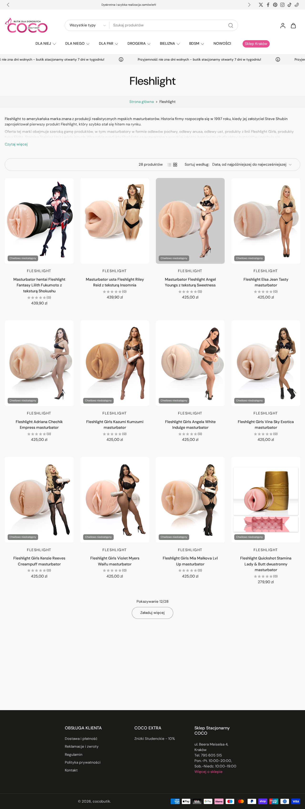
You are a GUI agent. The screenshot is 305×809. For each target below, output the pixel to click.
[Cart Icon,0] (293, 25)
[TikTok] (289, 5)
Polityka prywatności (83, 762)
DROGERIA (136, 43)
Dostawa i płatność (81, 738)
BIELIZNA (167, 43)
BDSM (194, 43)
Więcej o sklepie (208, 771)
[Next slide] (249, 4)
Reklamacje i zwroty (82, 746)
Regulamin (73, 754)
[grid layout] (175, 164)
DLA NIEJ (43, 43)
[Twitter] (260, 5)
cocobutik (101, 801)
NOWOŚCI (222, 43)
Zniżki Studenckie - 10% (154, 738)
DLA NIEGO (75, 43)
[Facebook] (268, 5)
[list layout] (169, 164)
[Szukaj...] (230, 25)
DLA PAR (106, 43)
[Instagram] (282, 5)
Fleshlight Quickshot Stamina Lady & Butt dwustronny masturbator (265, 564)
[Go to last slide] (8, 4)
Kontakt (71, 770)
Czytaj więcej (16, 144)
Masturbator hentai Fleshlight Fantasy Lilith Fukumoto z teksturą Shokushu (39, 285)
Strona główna (141, 101)
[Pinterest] (275, 5)
